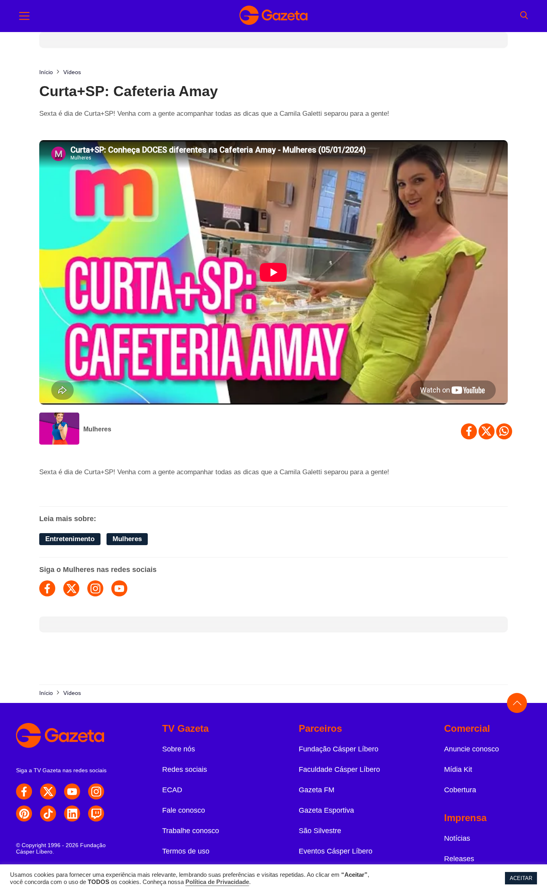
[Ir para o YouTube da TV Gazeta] (72, 791)
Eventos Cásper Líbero (335, 851)
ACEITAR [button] (521, 878)
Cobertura (460, 790)
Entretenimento (70, 539)
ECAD (172, 790)
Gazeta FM (316, 790)
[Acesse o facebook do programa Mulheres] (47, 588)
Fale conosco (183, 810)
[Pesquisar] (524, 16)
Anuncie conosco (471, 749)
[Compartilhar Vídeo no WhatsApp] (504, 431)
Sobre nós (178, 749)
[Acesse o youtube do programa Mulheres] (119, 588)
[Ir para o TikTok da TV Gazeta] (48, 813)
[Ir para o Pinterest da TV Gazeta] (24, 813)
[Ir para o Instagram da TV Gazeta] (96, 791)
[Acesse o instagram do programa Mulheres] (95, 588)
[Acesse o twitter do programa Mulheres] (71, 588)
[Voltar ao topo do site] (517, 703)
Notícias (457, 838)
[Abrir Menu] (24, 16)
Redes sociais (184, 769)
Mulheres (97, 429)
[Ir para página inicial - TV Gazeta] (273, 16)
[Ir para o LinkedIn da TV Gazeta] (72, 813)
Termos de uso (185, 851)
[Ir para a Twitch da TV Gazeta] (96, 813)
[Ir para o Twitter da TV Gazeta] (48, 791)
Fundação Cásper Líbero (338, 749)
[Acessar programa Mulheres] (59, 429)
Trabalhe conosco (190, 831)
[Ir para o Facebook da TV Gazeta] (24, 791)
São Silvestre (320, 831)
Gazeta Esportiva (326, 810)
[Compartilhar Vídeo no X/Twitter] (487, 431)
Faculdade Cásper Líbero (339, 769)
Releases (459, 859)
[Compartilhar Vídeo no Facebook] (469, 431)
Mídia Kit (458, 769)
